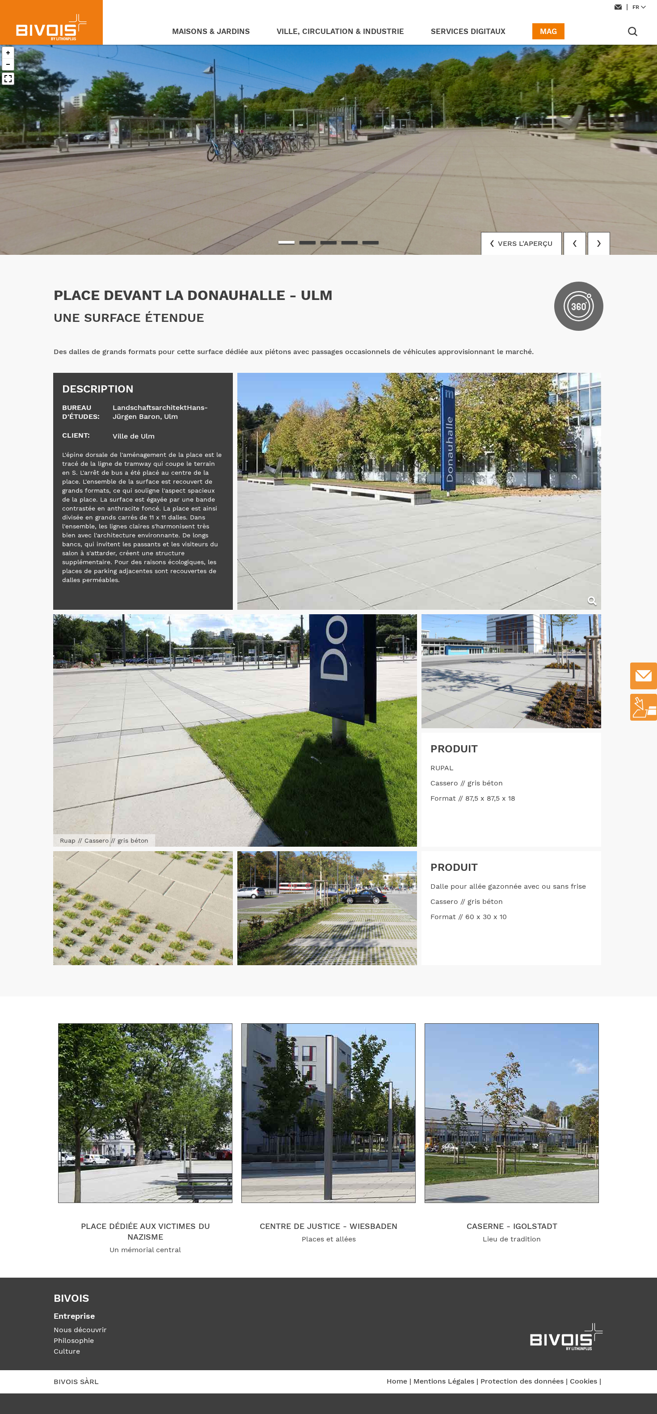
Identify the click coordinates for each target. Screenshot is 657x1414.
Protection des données (522, 1381)
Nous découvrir (80, 1329)
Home (397, 1381)
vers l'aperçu (524, 243)
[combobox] (640, 7)
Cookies (583, 1381)
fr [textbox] (635, 7)
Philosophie (74, 1340)
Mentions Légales (443, 1381)
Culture (67, 1351)
